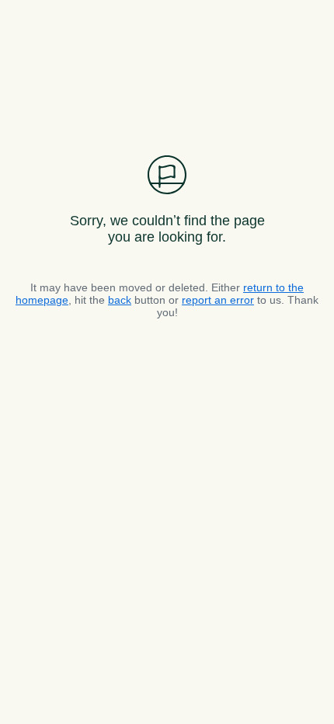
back (119, 300)
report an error (218, 300)
